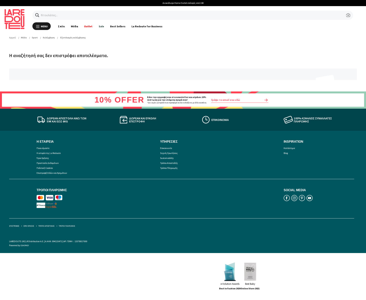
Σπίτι (61, 26)
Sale (101, 26)
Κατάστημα (289, 148)
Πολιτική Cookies (45, 168)
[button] (37, 15)
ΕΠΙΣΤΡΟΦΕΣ (14, 226)
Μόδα (74, 26)
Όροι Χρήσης (43, 158)
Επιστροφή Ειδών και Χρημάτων (52, 172)
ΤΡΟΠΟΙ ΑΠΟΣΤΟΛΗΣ (46, 226)
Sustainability (167, 158)
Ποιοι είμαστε (43, 148)
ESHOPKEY (25, 245)
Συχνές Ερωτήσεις (169, 153)
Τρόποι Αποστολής (169, 163)
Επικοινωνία (166, 148)
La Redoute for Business (147, 26)
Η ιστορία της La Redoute (49, 153)
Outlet (88, 26)
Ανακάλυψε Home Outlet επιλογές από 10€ (183, 3)
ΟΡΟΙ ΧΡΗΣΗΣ (28, 226)
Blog (286, 153)
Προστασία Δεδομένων (48, 163)
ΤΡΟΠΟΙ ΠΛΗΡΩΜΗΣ (67, 226)
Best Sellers (117, 26)
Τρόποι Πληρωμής (169, 168)
